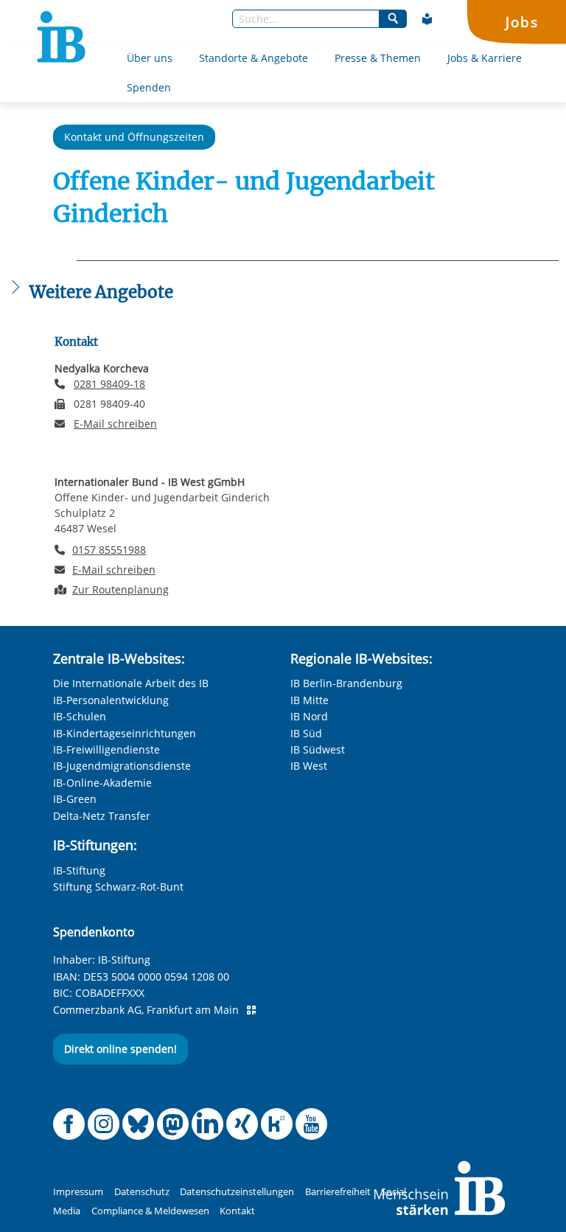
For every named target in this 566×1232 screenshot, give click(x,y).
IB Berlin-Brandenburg (346, 683)
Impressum (78, 1192)
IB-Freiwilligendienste (106, 749)
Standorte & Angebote (253, 58)
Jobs (522, 22)
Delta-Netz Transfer (101, 816)
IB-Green (75, 799)
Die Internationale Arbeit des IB (131, 683)
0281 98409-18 (109, 384)
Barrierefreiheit (338, 1192)
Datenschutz (142, 1192)
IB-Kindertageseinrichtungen (124, 733)
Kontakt (237, 1211)
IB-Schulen (79, 716)
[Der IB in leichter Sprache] (427, 19)
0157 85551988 (109, 550)
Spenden (149, 87)
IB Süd (306, 733)
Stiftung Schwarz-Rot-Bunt (118, 887)
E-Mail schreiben (115, 424)
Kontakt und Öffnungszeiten (134, 137)
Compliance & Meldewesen (150, 1211)
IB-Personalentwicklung (111, 700)
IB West (308, 766)
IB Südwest (317, 749)
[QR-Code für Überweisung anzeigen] (251, 1010)
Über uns (149, 58)
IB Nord (309, 716)
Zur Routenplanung (120, 589)
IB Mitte (309, 700)
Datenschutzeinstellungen (237, 1192)
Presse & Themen (378, 58)
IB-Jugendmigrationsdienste (122, 766)
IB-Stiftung (79, 870)
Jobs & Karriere (484, 58)
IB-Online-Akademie (102, 783)
